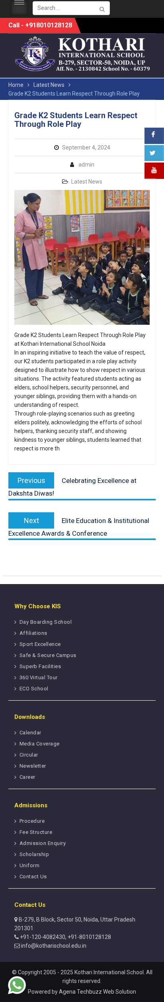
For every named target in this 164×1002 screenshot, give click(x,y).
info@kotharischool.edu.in (53, 946)
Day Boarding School (46, 622)
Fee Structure (36, 832)
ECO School (34, 689)
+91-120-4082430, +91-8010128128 (65, 937)
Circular (29, 755)
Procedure (32, 821)
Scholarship (34, 854)
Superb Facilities (40, 666)
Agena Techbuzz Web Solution (97, 992)
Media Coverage (40, 744)
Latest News (86, 181)
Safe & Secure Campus (48, 655)
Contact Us (33, 876)
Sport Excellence (40, 644)
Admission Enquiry (43, 843)
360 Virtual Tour (39, 677)
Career (27, 777)
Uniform (30, 865)
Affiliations (33, 633)
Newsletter (33, 766)
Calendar (30, 733)
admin (86, 164)
